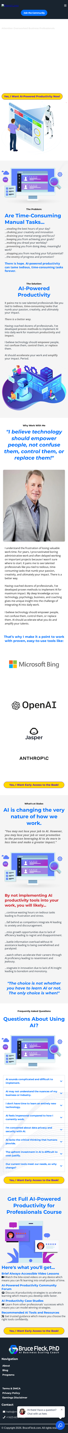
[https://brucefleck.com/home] (10, 5)
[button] (65, 5)
